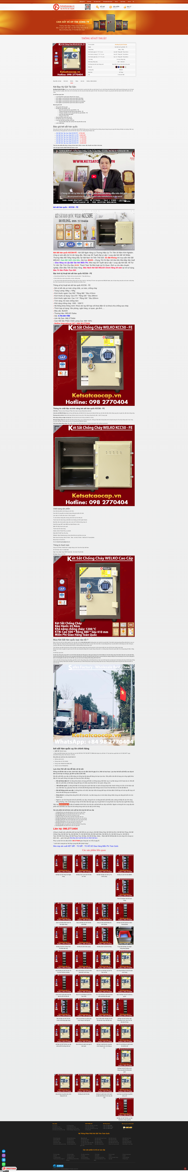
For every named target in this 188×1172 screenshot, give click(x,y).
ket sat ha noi (59, 822)
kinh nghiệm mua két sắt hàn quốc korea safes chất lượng (69, 98)
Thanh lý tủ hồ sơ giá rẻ (58, 1158)
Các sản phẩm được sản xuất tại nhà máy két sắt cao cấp (72, 121)
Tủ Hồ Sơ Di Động (85, 1158)
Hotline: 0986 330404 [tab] (92, 81)
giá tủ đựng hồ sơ (95, 654)
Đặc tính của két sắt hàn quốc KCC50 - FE (69, 110)
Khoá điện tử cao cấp (127, 1144)
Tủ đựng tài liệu (57, 1157)
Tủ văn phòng (126, 1157)
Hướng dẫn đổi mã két (107, 1)
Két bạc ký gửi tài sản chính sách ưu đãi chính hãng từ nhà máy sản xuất (104, 1095)
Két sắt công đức (71, 1142)
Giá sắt (55, 1156)
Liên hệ (129, 1)
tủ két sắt (118, 654)
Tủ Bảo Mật (88, 1129)
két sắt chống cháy (60, 821)
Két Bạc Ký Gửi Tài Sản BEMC (124, 874)
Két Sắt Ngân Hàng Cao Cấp (74, 1129)
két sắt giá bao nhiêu (86, 654)
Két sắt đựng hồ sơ (71, 1144)
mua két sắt (72, 654)
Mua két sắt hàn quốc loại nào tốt (64, 117)
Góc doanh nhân (97, 1)
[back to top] (185, 1168)
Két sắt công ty (70, 1141)
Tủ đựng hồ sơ (70, 1157)
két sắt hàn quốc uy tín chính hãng (64, 118)
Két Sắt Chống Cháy (57, 1128)
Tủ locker (97, 1156)
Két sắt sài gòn (56, 1138)
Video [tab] (76, 81)
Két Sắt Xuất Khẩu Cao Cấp (92, 1128)
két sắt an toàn (59, 819)
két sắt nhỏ (98, 657)
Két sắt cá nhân (98, 1141)
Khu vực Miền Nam (108, 1128)
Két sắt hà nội (70, 1139)
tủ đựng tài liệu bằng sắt (89, 657)
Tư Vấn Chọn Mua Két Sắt (87, 1142)
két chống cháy (112, 654)
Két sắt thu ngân (57, 1142)
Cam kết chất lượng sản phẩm (66, 114)
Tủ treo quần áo (71, 1156)
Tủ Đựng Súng (71, 1125)
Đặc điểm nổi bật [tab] (57, 81)
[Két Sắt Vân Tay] (94, 229)
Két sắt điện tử (56, 1139)
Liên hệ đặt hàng (60, 123)
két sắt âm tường (106, 656)
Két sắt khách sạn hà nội (100, 1138)
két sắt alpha (78, 654)
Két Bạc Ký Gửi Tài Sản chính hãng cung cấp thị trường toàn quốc (124, 1070)
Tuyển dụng (122, 1)
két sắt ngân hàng (60, 813)
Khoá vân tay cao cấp (114, 1144)
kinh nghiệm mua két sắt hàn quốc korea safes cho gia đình (70, 102)
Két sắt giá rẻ (126, 1139)
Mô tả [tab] (71, 81)
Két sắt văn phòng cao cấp (59, 1144)
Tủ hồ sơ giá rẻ (84, 1157)
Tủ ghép (83, 1156)
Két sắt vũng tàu (112, 1138)
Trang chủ (82, 1)
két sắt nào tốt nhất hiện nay (69, 657)
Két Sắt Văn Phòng (90, 1127)
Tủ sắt (124, 1156)
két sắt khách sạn (60, 815)
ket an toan (99, 656)
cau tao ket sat (80, 657)
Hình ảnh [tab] (66, 81)
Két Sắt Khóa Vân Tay (114, 1142)
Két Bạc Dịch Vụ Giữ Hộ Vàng (104, 946)
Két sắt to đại (56, 1141)
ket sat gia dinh (65, 654)
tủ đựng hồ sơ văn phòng (116, 656)
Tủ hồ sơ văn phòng (99, 1157)
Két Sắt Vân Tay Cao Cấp (73, 1128)
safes (57, 816)
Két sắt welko (98, 1139)
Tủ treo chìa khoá (127, 1154)
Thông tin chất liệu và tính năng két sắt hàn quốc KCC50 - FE (73, 113)
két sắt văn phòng (57, 654)
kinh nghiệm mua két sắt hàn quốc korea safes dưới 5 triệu (69, 99)
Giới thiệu (89, 1)
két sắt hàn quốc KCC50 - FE (63, 108)
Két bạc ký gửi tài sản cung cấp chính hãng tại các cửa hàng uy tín (104, 1046)
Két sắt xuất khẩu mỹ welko (92, 1125)
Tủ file (110, 1156)
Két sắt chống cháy (127, 1141)
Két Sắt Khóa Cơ (99, 1142)
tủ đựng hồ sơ (59, 812)
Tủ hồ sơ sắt (111, 1154)
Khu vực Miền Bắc (108, 1125)
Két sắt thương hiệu (113, 1141)
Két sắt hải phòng (71, 1138)
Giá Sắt (110, 1158)
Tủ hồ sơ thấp (70, 1154)
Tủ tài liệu (97, 1154)
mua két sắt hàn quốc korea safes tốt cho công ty (67, 96)
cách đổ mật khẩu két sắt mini (90, 656)
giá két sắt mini (62, 656)
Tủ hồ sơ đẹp (56, 1154)
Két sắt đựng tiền (85, 1139)
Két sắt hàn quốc (113, 1139)
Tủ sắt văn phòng (85, 1154)
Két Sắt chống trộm (99, 1144)
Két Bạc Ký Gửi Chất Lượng (83, 946)
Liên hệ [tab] (82, 81)
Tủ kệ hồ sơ (125, 1158)
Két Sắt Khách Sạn (72, 1127)
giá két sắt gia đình (78, 656)
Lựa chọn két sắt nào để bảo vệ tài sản (65, 120)
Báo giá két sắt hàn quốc (62, 107)
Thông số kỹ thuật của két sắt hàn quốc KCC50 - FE (71, 111)
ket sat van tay (70, 656)
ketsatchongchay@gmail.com (63, 542)
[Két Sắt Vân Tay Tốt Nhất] (94, 596)
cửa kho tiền (56, 656)
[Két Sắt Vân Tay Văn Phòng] (94, 465)
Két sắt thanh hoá (127, 1138)
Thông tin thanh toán (64, 115)
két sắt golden (59, 657)
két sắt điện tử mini (104, 654)
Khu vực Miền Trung (108, 1127)
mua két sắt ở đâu (130, 654)
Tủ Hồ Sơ (55, 1125)
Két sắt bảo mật (84, 1141)
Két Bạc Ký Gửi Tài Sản (59, 89)
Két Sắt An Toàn (56, 1127)
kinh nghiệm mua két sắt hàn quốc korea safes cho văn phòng (70, 101)
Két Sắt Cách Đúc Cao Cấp (59, 1129)
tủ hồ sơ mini (125, 656)
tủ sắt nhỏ (123, 654)
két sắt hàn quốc (60, 824)
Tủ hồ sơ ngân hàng (113, 1157)
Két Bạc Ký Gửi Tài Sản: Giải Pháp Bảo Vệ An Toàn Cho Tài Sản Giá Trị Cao (124, 1020)
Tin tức (116, 1)
